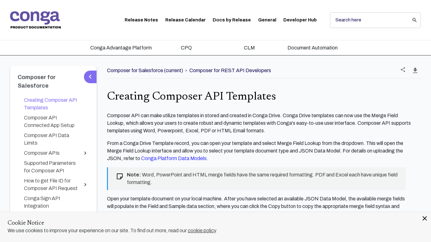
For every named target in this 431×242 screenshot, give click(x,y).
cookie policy (202, 230)
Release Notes (141, 20)
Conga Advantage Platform (121, 47)
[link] (35, 20)
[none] (403, 69)
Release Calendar (185, 20)
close (424, 218)
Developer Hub (300, 20)
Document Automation (312, 47)
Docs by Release (232, 20)
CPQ (186, 47)
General (267, 20)
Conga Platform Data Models (174, 158)
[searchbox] (410, 20)
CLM (249, 47)
